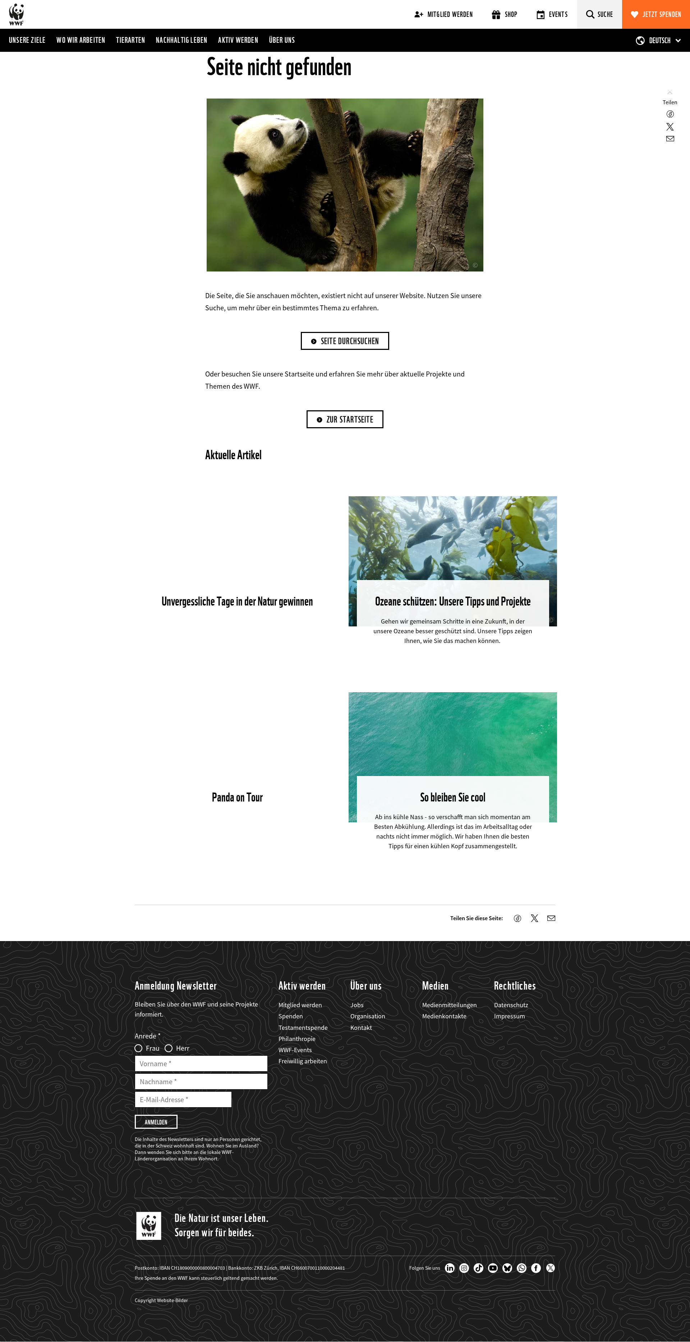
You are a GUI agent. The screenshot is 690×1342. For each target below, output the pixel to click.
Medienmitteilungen (449, 1005)
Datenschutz (511, 1005)
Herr (182, 1048)
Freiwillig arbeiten (303, 1061)
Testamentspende (303, 1027)
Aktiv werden (238, 40)
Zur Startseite (350, 419)
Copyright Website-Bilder (161, 1300)
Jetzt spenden (662, 14)
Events (558, 14)
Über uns (282, 40)
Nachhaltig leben (181, 40)
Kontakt (361, 1027)
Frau (153, 1048)
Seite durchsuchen (350, 341)
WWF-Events (295, 1050)
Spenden (291, 1016)
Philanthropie (297, 1039)
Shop (511, 14)
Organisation (367, 1016)
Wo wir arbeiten (80, 40)
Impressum (509, 1016)
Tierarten (130, 40)
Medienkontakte (444, 1016)
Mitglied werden (450, 14)
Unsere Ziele (27, 40)
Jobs (357, 1005)
